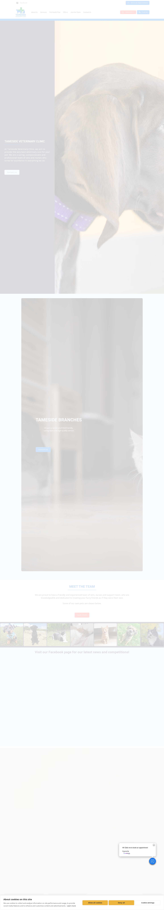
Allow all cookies (95, 903)
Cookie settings (147, 903)
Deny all (121, 903)
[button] (152, 861)
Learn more (71, 906)
